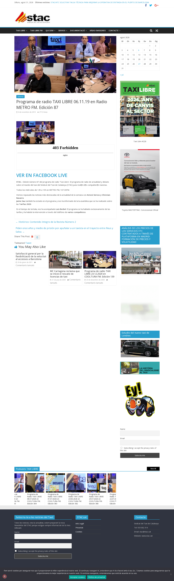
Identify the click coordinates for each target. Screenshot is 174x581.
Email (122, 438)
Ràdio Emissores (98, 30)
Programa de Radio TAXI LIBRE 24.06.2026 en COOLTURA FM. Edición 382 (66, 499)
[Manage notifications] (5, 576)
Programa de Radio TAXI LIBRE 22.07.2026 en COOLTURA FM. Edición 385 (107, 499)
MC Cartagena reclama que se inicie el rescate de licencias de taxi (65, 274)
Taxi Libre (20, 30)
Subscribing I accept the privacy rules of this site (138, 449)
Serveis (61, 30)
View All (153, 469)
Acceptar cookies (77, 577)
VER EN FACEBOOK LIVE (41, 175)
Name (122, 429)
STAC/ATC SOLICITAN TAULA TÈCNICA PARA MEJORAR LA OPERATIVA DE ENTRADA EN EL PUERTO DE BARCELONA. (100, 3)
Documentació (77, 30)
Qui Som (49, 30)
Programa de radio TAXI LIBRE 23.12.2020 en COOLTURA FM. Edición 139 (99, 274)
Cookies (79, 531)
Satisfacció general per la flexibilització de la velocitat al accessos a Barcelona (31, 256)
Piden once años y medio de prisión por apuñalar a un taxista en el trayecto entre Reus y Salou (64, 230)
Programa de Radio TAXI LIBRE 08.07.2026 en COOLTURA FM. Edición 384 (25, 499)
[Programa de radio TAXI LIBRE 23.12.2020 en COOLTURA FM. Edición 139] (99, 252)
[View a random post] (157, 30)
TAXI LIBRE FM (36, 30)
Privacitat (79, 527)
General (20, 97)
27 (139, 64)
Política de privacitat (96, 577)
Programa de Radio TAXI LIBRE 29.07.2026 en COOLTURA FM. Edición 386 (86, 499)
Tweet (28, 243)
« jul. (122, 75)
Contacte (113, 30)
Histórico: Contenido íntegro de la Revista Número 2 (46, 221)
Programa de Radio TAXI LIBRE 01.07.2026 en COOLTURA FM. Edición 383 (45, 499)
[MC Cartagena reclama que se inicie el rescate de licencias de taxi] (65, 252)
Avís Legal (80, 523)
